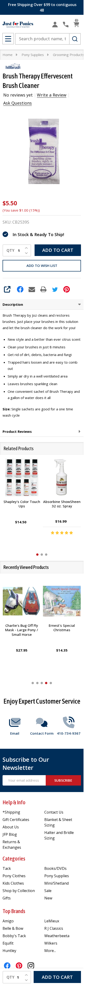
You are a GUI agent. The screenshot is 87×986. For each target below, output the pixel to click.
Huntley (9, 950)
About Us (11, 827)
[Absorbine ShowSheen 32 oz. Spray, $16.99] (62, 477)
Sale (48, 890)
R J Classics (53, 928)
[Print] (43, 289)
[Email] (32, 289)
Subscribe (63, 780)
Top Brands (14, 911)
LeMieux (51, 921)
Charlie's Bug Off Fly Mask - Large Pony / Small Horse (21, 630)
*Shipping (11, 812)
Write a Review (51, 95)
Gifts (7, 898)
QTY (10, 250)
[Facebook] (20, 289)
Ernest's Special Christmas (62, 627)
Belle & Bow (13, 928)
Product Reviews (17, 431)
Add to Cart (57, 250)
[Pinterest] (66, 289)
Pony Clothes (14, 875)
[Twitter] (55, 289)
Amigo (8, 921)
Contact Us (53, 812)
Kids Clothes (13, 883)
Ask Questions (17, 103)
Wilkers (50, 943)
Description (13, 304)
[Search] (75, 39)
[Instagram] (30, 965)
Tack (7, 868)
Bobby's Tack (14, 935)
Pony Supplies (56, 875)
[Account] (55, 24)
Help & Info (14, 802)
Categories (14, 858)
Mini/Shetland (56, 883)
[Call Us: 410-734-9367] (65, 24)
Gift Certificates (16, 819)
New (48, 898)
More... (50, 950)
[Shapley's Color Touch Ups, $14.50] (22, 477)
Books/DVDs (55, 868)
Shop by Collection (19, 890)
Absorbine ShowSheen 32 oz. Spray (62, 503)
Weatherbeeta (56, 935)
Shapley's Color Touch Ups (21, 503)
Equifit (8, 943)
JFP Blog (10, 834)
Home (8, 54)
